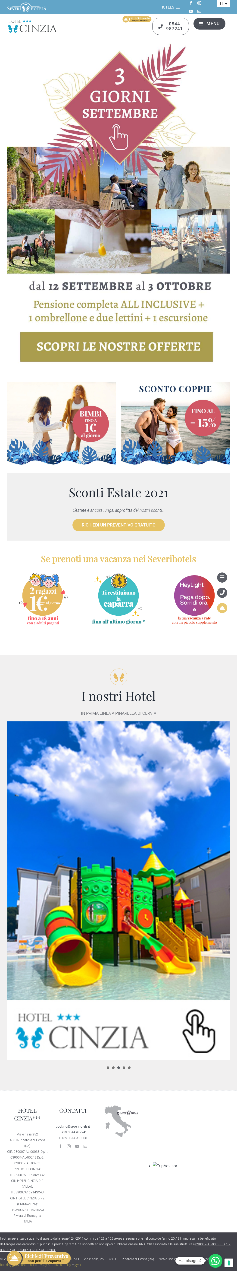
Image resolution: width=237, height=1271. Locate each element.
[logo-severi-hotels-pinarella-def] (26, 3)
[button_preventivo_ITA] (136, 17)
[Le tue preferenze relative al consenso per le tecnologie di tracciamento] (229, 1263)
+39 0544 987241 (74, 1132)
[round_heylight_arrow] (194, 572)
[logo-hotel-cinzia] (36, 20)
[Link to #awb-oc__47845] (222, 577)
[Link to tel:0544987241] (222, 593)
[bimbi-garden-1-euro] (61, 383)
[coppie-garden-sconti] (175, 383)
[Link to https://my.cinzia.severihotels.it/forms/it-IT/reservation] (222, 608)
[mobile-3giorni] (118, 45)
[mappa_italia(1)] (118, 1102)
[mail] (199, 11)
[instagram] (199, 3)
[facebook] (191, 3)
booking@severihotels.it (73, 1126)
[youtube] (191, 11)
